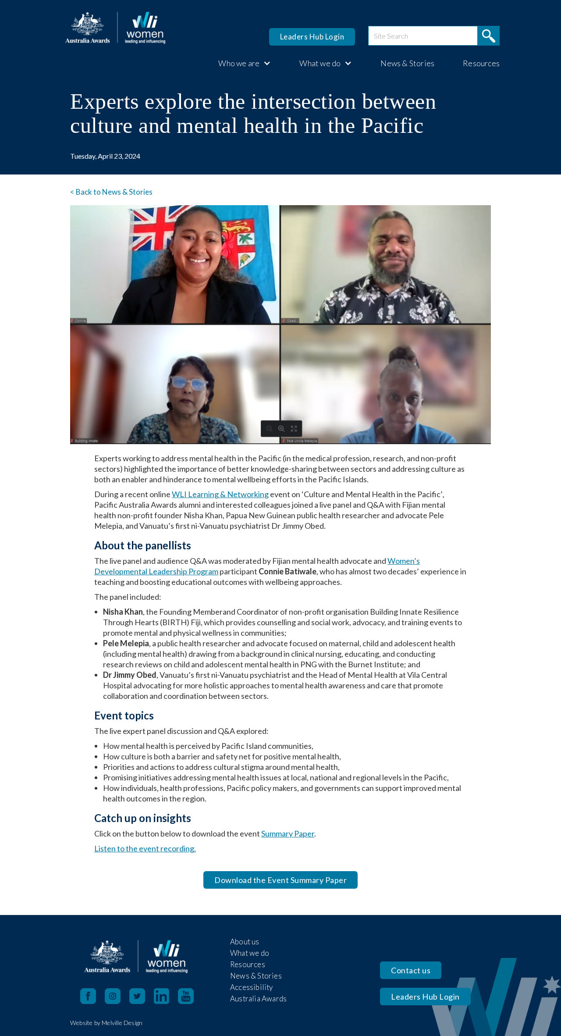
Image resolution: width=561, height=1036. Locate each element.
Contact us (410, 970)
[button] (240, 63)
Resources (481, 63)
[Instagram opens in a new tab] (117, 996)
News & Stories (407, 63)
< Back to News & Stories (111, 191)
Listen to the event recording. (145, 848)
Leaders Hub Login (312, 36)
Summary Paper (287, 833)
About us (244, 941)
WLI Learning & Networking (220, 494)
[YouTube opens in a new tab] (190, 996)
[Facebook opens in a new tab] (88, 996)
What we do (249, 953)
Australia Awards (258, 998)
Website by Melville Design (106, 1022)
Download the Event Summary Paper (280, 880)
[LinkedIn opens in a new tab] (166, 996)
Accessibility (251, 987)
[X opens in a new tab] (141, 996)
